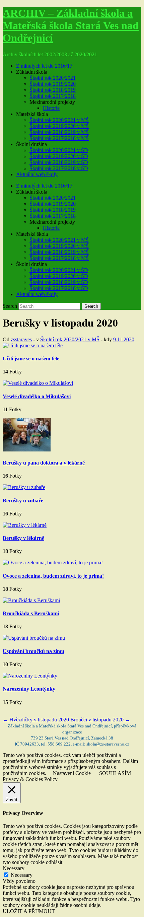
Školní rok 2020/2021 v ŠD (58, 150)
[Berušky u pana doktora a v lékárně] (27, 449)
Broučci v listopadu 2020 (100, 719)
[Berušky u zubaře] (24, 487)
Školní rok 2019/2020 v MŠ (59, 126)
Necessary (21, 875)
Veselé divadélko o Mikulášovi (37, 396)
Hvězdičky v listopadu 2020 (36, 719)
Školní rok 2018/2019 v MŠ (59, 132)
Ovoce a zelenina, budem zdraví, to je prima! (53, 576)
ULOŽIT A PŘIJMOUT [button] (29, 911)
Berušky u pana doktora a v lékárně (44, 463)
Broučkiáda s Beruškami (31, 613)
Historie (51, 108)
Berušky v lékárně (23, 538)
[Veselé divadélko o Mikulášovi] (38, 383)
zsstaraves (21, 339)
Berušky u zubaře (23, 500)
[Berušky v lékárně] (25, 525)
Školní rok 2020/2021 (52, 78)
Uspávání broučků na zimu (33, 651)
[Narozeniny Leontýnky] (30, 676)
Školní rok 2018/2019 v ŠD (58, 162)
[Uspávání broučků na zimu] (34, 638)
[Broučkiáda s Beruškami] (31, 600)
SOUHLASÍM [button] (115, 773)
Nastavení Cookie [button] (72, 773)
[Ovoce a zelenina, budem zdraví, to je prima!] (53, 562)
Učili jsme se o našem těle (31, 358)
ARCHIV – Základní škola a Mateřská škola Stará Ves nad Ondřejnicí (71, 25)
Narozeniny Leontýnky (29, 689)
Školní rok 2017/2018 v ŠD (58, 168)
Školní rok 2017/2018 (52, 96)
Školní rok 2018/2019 (52, 90)
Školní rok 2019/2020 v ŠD (58, 156)
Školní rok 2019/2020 (52, 84)
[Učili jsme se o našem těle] (33, 345)
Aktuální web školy (37, 174)
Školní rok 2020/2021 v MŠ (59, 120)
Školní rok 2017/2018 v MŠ (59, 138)
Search (10, 306)
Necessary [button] (13, 868)
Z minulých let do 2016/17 (44, 66)
